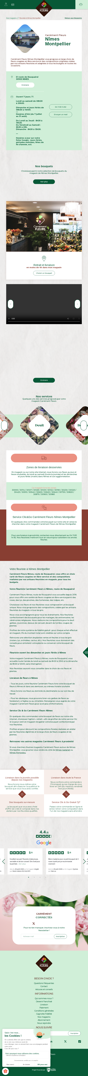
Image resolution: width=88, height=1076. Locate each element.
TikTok (79, 1041)
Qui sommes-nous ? (44, 998)
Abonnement (44, 1020)
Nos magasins (44, 1017)
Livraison (44, 1005)
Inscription (74, 1033)
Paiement (44, 1008)
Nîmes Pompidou (18, 753)
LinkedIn (51, 1041)
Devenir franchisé (44, 1001)
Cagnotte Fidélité (44, 1014)
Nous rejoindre (44, 1023)
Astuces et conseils (44, 989)
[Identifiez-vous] (6, 4)
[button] (73, 18)
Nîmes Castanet (63, 750)
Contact (44, 986)
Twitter (65, 1041)
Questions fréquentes (44, 983)
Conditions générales (44, 1011)
